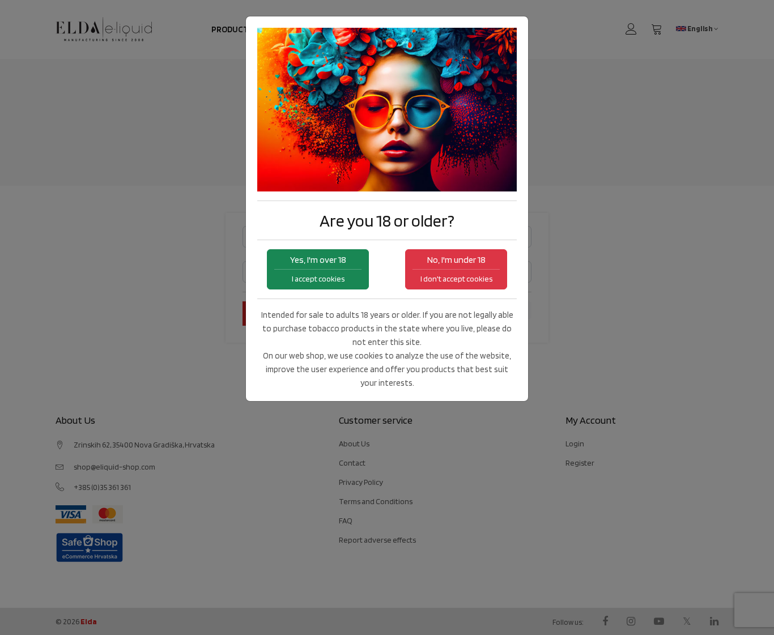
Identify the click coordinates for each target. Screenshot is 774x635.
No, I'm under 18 (456, 268)
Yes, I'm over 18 (318, 268)
